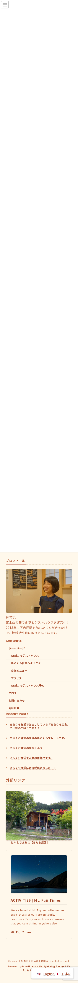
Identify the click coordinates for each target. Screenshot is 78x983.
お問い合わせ (16, 700)
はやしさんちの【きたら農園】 (30, 842)
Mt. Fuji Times (21, 932)
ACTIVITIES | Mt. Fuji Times (36, 900)
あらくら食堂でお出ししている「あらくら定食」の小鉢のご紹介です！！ (40, 726)
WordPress (29, 966)
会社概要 (13, 708)
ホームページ (16, 648)
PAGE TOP (72, 949)
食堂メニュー (19, 670)
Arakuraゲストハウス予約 (27, 685)
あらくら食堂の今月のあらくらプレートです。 (38, 738)
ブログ (12, 693)
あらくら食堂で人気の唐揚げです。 (31, 758)
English (49, 974)
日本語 (66, 974)
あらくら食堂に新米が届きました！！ (33, 767)
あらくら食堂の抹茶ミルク (26, 748)
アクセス (16, 678)
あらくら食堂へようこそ (26, 663)
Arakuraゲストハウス (25, 655)
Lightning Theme (53, 966)
